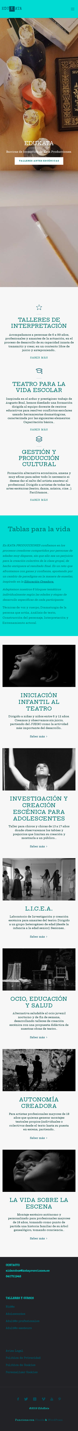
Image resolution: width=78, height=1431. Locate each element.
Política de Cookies (20, 1365)
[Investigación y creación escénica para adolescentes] (39, 790)
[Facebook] (18, 1399)
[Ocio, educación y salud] (39, 990)
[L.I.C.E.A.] (39, 900)
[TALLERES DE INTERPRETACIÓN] (39, 309)
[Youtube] (51, 1399)
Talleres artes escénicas (39, 161)
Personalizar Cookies (22, 1372)
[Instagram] (34, 1399)
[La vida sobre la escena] (39, 1191)
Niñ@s (10, 1307)
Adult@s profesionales (22, 1321)
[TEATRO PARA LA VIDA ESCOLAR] (39, 373)
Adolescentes (15, 1314)
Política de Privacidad (23, 1358)
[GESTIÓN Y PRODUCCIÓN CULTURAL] (39, 441)
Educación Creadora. (39, 581)
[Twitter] (26, 1399)
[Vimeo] (43, 1399)
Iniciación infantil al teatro (39, 702)
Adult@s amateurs (19, 1328)
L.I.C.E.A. (39, 908)
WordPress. (55, 1419)
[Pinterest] (59, 1399)
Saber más (39, 358)
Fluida (39, 1419)
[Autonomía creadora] (39, 1091)
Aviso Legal (14, 1351)
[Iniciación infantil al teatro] (39, 687)
